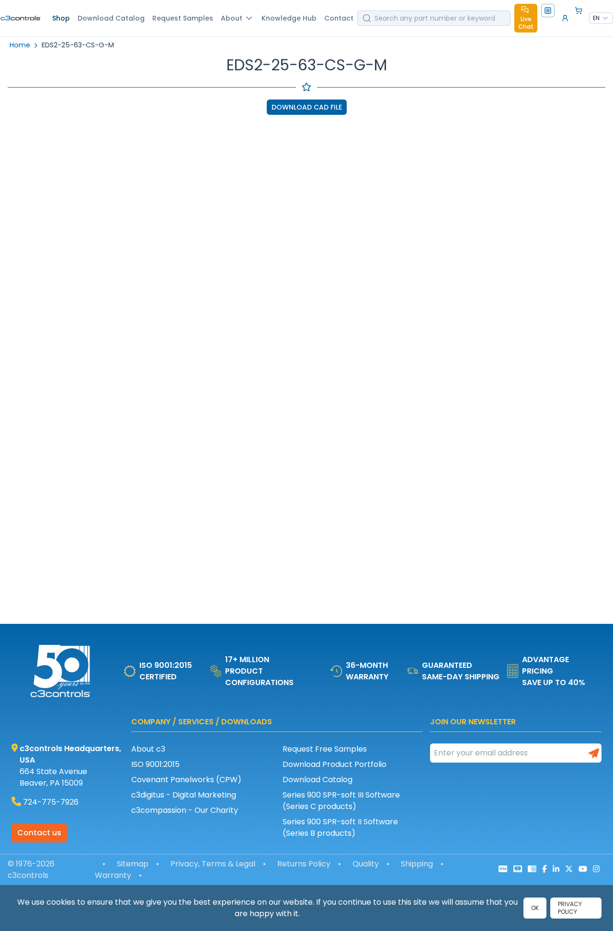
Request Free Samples (325, 748)
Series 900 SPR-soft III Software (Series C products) (341, 800)
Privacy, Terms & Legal (212, 863)
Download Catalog (317, 779)
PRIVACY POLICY (570, 908)
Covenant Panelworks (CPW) (186, 779)
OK (535, 908)
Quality (365, 863)
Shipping (417, 863)
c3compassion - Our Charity (184, 810)
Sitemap (132, 863)
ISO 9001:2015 (155, 764)
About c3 (148, 748)
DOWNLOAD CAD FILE (307, 107)
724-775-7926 (51, 802)
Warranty (113, 875)
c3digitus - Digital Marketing (183, 794)
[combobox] (601, 18)
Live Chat (526, 23)
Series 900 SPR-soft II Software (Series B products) (340, 827)
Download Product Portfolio (334, 764)
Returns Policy (303, 863)
